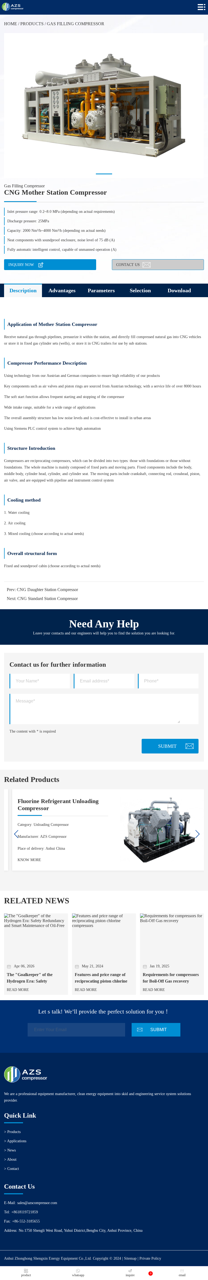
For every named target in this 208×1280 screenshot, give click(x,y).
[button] (195, 830)
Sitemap (130, 1258)
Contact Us (128, 265)
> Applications (15, 1141)
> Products (12, 1132)
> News (10, 1150)
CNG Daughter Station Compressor (47, 589)
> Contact (11, 1169)
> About (10, 1159)
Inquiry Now (21, 265)
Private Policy (150, 1258)
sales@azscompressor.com (37, 1203)
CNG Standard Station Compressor (47, 598)
